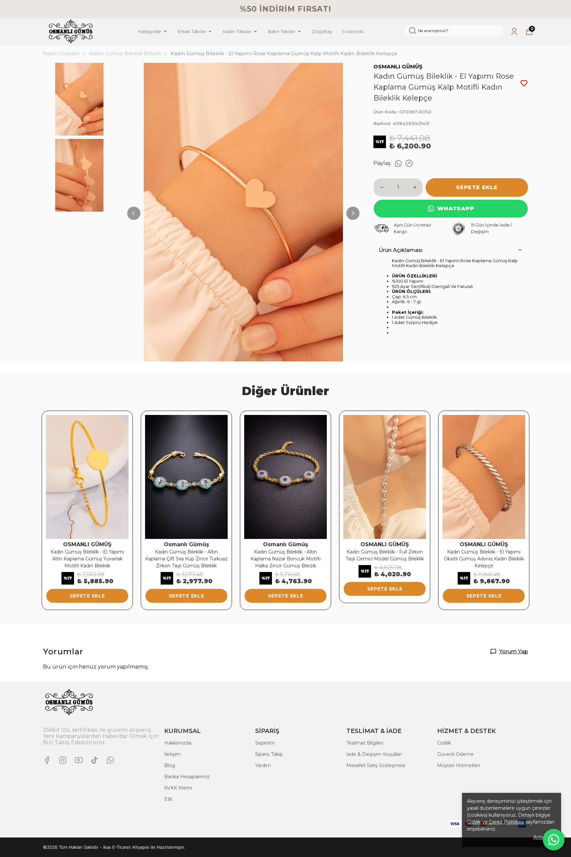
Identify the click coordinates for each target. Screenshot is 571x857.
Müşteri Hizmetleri (458, 765)
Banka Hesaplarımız (187, 777)
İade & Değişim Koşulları (374, 754)
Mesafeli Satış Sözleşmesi (375, 765)
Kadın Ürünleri (61, 53)
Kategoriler (149, 31)
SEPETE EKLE (477, 187)
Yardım (263, 765)
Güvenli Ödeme (455, 754)
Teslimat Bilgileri (364, 743)
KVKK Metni (178, 788)
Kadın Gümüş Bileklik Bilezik (125, 53)
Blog (169, 765)
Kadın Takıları (236, 31)
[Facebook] (47, 760)
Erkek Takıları (191, 31)
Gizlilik (444, 743)
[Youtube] (79, 760)
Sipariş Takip (269, 754)
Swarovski (353, 31)
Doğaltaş (322, 31)
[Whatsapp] (110, 760)
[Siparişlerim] (514, 31)
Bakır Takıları (281, 31)
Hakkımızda (177, 743)
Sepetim (265, 743)
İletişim (172, 754)
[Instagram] (63, 760)
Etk (168, 799)
